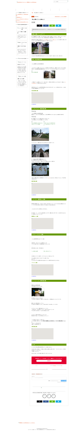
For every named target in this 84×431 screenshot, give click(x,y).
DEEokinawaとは (46, 9)
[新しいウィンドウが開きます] (44, 396)
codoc (61, 365)
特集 (33, 16)
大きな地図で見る (34, 104)
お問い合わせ (64, 9)
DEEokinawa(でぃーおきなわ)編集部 (60, 16)
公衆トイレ (54, 39)
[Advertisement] (42, 413)
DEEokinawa (54, 365)
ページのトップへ (81, 428)
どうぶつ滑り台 (45, 39)
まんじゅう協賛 (54, 9)
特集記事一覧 (20, 9)
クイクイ (49, 177)
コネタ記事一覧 (25, 424)
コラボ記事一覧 (37, 9)
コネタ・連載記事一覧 (28, 9)
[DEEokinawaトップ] (30, 12)
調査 (34, 22)
